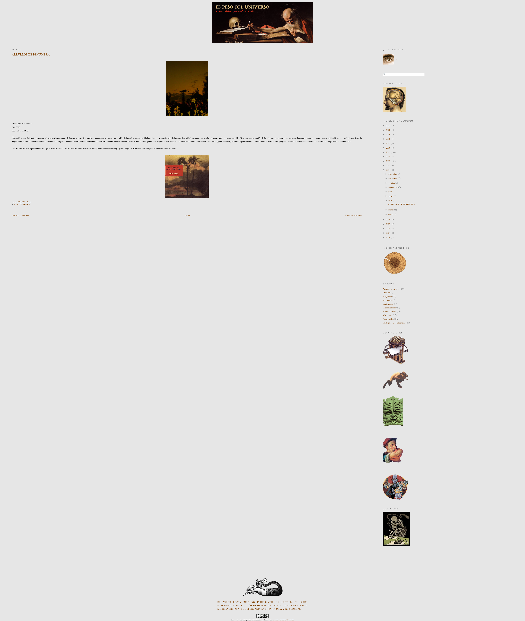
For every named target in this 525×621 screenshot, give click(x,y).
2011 (388, 169)
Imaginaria (387, 296)
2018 (388, 138)
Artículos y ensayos (391, 288)
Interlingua (387, 300)
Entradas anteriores (353, 215)
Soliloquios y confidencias (394, 322)
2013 (388, 160)
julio (390, 191)
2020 (388, 129)
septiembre (393, 187)
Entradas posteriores (20, 215)
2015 (388, 152)
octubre (391, 182)
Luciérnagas (22, 204)
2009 (388, 223)
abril (390, 200)
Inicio (187, 215)
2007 (388, 232)
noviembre (393, 178)
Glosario (386, 292)
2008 (388, 228)
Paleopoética (388, 318)
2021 (388, 125)
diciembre (392, 173)
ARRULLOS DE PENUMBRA (31, 54)
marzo (391, 209)
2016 (388, 147)
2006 (388, 237)
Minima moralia (389, 311)
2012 (388, 165)
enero (391, 214)
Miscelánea (387, 315)
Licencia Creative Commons (283, 620)
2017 (388, 143)
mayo (391, 195)
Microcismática (389, 307)
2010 (388, 219)
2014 (388, 156)
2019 (388, 134)
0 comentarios (22, 202)
